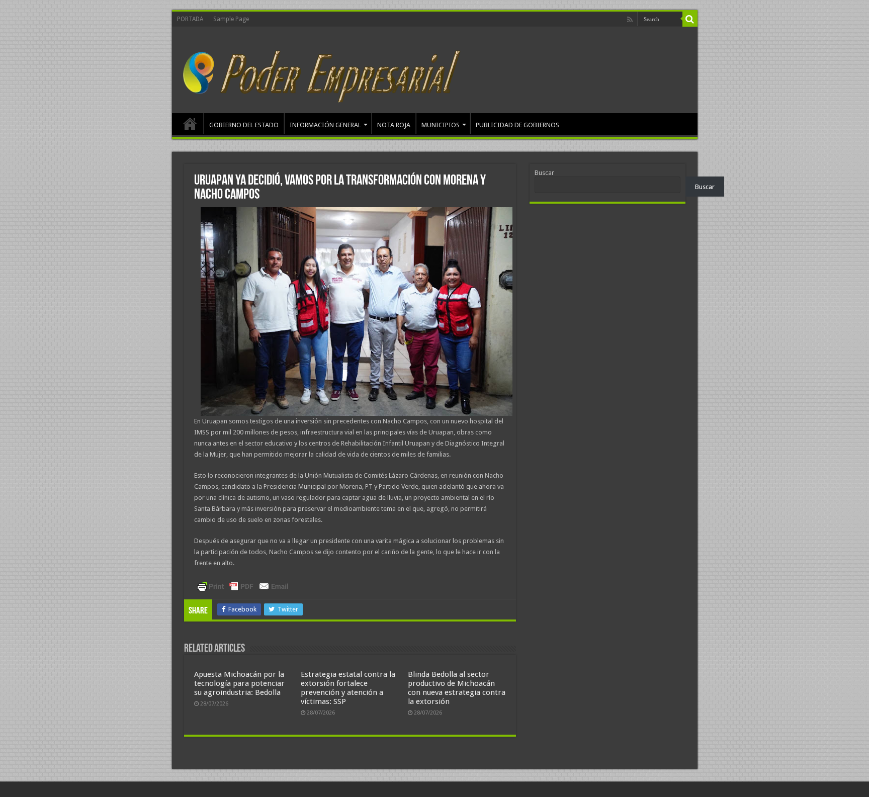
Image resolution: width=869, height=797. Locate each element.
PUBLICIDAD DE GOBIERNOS (517, 125)
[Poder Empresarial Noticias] (325, 68)
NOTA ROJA (393, 125)
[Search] (690, 19)
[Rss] (630, 20)
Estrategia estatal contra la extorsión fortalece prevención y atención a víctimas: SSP (348, 688)
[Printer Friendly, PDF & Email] (243, 586)
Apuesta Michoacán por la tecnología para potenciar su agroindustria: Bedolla (239, 683)
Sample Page (231, 19)
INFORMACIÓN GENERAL (325, 125)
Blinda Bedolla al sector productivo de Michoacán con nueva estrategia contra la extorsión (456, 688)
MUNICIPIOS (440, 125)
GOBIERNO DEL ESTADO (244, 125)
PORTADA (190, 19)
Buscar (544, 172)
